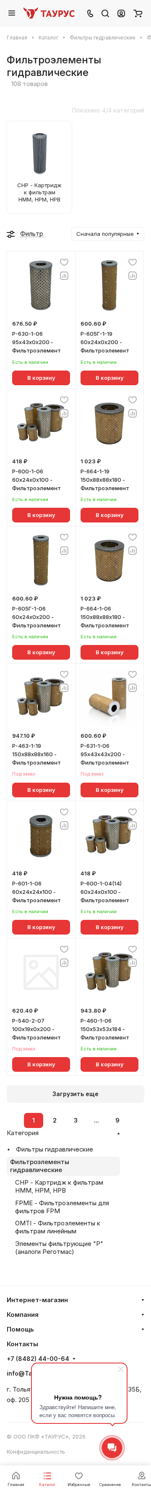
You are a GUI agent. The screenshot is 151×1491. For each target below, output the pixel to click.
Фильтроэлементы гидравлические (39, 1166)
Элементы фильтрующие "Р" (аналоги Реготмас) (59, 1248)
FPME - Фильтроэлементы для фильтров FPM (62, 1207)
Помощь (20, 1329)
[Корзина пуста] (137, 13)
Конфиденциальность (36, 1451)
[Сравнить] (64, 276)
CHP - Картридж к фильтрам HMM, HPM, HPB (59, 1186)
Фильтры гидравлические (54, 1149)
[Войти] (121, 13)
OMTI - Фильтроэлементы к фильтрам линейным (57, 1227)
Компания (23, 1315)
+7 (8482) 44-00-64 (38, 1358)
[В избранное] (64, 262)
